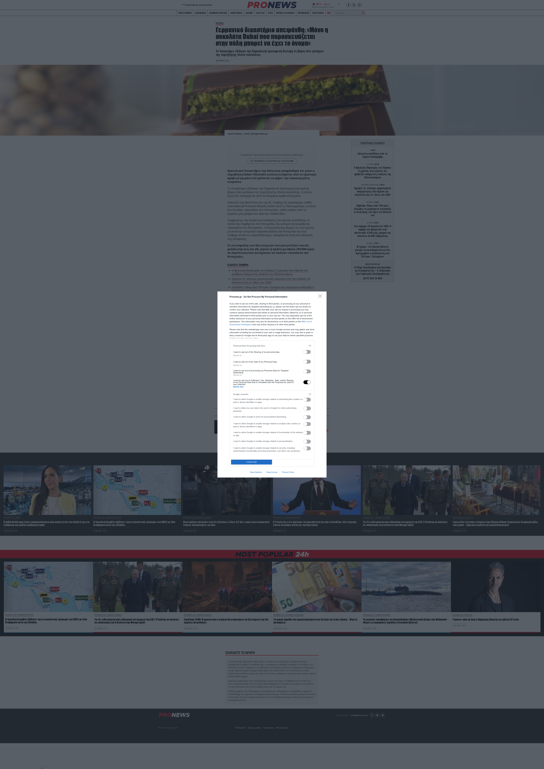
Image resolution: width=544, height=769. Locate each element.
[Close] (321, 297)
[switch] (307, 352)
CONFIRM (251, 462)
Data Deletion (256, 472)
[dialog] (272, 384)
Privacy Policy (288, 472)
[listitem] (272, 345)
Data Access (272, 472)
